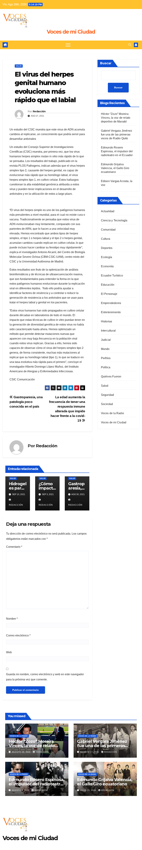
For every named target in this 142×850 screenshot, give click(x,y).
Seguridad (107, 394)
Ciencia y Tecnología (114, 220)
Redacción (39, 111)
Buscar (106, 63)
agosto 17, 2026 (90, 752)
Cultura (105, 238)
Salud (19, 66)
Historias (106, 321)
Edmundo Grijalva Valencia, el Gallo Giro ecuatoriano (115, 168)
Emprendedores (111, 303)
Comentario (14, 546)
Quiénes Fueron (111, 376)
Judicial (106, 339)
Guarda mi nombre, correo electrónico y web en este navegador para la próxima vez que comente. (45, 677)
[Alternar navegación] (68, 45)
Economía (107, 266)
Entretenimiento (111, 312)
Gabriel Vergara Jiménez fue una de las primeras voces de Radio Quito (116, 134)
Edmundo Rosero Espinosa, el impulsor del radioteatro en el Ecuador (117, 151)
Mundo (105, 348)
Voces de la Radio (112, 413)
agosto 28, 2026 (21, 752)
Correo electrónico (18, 635)
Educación (107, 284)
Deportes (107, 247)
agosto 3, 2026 (21, 790)
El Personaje (109, 293)
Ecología (106, 257)
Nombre (12, 618)
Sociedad (107, 404)
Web (9, 652)
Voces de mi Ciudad (71, 32)
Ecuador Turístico (112, 275)
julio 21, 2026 (88, 790)
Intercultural (108, 330)
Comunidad (108, 229)
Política (105, 367)
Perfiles (106, 358)
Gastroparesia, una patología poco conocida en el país (26, 401)
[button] (129, 44)
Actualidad (107, 211)
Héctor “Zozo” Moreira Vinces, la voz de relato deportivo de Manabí (115, 117)
